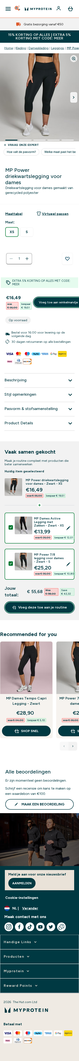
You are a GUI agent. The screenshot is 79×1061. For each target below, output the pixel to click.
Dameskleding (38, 48)
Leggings (57, 48)
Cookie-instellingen (21, 898)
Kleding (21, 48)
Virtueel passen (55, 214)
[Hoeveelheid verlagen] (11, 258)
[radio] (11, 232)
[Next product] (72, 746)
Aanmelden (22, 883)
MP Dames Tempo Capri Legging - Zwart (26, 700)
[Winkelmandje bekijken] (70, 9)
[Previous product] (64, 746)
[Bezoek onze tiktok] (29, 926)
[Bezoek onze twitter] (51, 926)
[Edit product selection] (68, 528)
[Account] (59, 9)
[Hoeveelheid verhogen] (27, 258)
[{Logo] (38, 9)
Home (8, 48)
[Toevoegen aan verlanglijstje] (67, 259)
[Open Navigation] (8, 9)
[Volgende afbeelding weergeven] (73, 97)
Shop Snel (30, 731)
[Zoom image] (73, 58)
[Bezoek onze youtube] (40, 926)
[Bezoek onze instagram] (8, 926)
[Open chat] (61, 926)
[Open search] (17, 9)
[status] (19, 258)
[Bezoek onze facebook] (19, 926)
